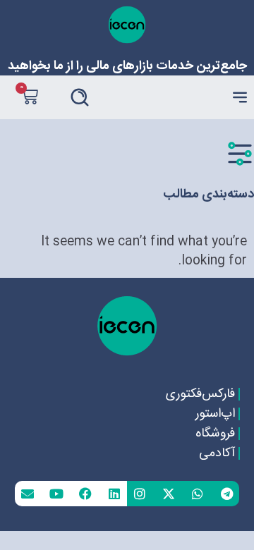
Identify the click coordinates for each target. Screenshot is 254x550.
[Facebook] (85, 493)
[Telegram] (226, 493)
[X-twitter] (168, 493)
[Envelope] (27, 493)
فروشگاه (215, 433)
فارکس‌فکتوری (200, 394)
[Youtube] (56, 493)
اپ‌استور (215, 413)
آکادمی (217, 453)
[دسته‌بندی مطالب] (240, 154)
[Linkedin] (114, 493)
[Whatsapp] (197, 493)
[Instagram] (139, 493)
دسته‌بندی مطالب (208, 194)
